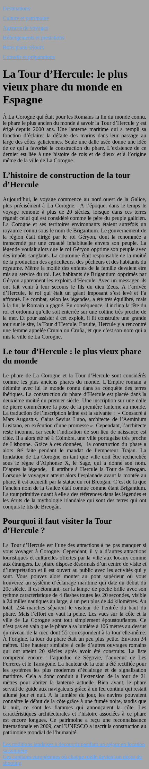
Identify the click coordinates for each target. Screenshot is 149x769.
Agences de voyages (25, 28)
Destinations (16, 8)
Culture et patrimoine (26, 18)
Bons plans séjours (23, 47)
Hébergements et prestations (33, 38)
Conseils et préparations (29, 57)
